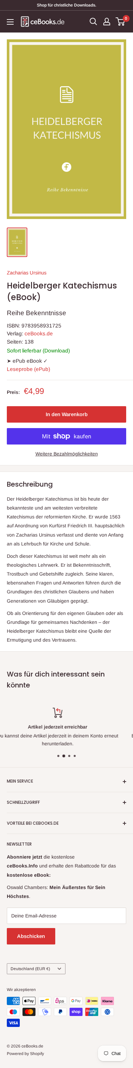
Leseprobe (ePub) (28, 369)
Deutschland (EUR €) (30, 968)
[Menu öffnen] (10, 22)
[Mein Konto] (106, 21)
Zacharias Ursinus (26, 272)
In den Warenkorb (67, 414)
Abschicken (31, 936)
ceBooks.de (39, 333)
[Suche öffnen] (93, 21)
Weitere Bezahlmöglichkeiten (66, 453)
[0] (120, 21)
